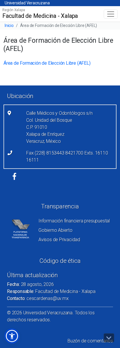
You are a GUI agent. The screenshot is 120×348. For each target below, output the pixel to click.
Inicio (9, 25)
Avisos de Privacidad (59, 239)
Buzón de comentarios (90, 341)
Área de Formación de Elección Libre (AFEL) (47, 63)
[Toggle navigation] (111, 14)
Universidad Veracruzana (27, 3)
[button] (12, 336)
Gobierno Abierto (55, 230)
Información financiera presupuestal (74, 221)
